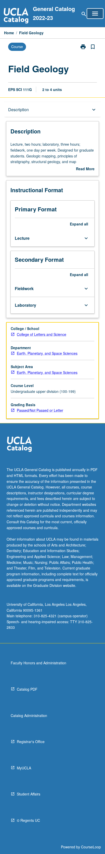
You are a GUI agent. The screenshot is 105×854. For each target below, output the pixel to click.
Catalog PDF (27, 689)
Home (9, 32)
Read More (85, 169)
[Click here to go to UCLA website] (19, 445)
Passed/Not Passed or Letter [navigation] (40, 410)
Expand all (79, 223)
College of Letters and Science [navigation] (41, 334)
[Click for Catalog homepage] (16, 16)
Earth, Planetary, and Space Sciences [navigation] (47, 353)
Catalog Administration (29, 715)
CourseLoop (91, 846)
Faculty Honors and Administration (38, 662)
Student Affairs (28, 793)
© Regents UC (28, 820)
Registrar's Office (31, 741)
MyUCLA (24, 767)
